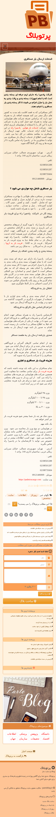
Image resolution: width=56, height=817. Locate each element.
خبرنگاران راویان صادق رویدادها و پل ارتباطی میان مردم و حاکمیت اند (29, 532)
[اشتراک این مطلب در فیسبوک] (26, 514)
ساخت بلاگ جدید (48, 801)
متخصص (46, 498)
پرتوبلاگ (38, 35)
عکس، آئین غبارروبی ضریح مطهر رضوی (39, 648)
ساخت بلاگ (27, 601)
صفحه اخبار (27, 751)
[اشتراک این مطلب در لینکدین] (16, 514)
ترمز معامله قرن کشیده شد (43, 630)
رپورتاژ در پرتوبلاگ (47, 809)
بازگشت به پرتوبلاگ (14, 756)
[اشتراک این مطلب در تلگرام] (31, 514)
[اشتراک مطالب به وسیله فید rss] (6, 514)
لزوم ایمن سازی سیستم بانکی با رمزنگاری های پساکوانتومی (32, 536)
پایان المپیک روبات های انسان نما (41, 644)
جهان (13, 738)
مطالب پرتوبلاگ (49, 812)
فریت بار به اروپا (14, 243)
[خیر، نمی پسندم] (49, 508)
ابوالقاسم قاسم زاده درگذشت (42, 540)
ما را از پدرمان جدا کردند (44, 622)
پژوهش (34, 734)
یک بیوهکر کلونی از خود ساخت (42, 626)
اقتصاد (46, 738)
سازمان (23, 738)
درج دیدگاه (44, 594)
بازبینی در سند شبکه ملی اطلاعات (40, 528)
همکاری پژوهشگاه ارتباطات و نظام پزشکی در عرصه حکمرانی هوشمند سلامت (30, 654)
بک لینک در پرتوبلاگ (47, 805)
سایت (11, 495)
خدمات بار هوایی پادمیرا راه (24, 128)
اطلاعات (22, 495)
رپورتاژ (34, 495)
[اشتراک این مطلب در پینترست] (11, 514)
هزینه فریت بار (45, 371)
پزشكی (23, 734)
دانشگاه (45, 734)
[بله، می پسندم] (14, 504)
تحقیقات (35, 738)
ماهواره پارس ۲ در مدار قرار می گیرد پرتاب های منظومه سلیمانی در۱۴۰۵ (31, 617)
